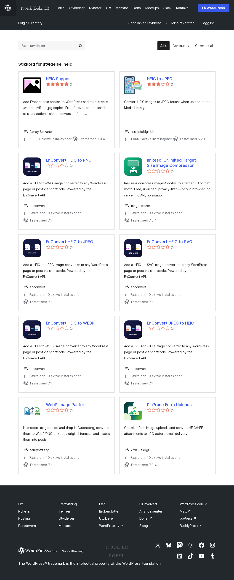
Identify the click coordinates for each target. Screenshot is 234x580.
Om (20, 504)
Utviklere (106, 518)
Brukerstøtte (108, 511)
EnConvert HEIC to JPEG (69, 241)
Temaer (64, 511)
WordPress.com (193, 504)
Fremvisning (68, 504)
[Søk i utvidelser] (80, 45)
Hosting (24, 518)
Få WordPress (213, 8)
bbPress (188, 518)
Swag (145, 526)
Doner (146, 518)
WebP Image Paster (65, 404)
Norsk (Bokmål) (72, 551)
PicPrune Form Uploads (169, 404)
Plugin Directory (30, 23)
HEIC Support (59, 78)
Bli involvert (148, 504)
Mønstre (65, 526)
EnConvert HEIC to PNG (68, 160)
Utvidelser (66, 518)
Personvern (27, 526)
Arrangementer (150, 511)
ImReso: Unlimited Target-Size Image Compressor (172, 163)
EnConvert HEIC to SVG (169, 241)
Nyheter (24, 511)
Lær (102, 504)
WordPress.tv (111, 526)
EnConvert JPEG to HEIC (170, 323)
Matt (185, 511)
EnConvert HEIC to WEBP (70, 323)
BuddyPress (191, 526)
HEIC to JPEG (159, 78)
